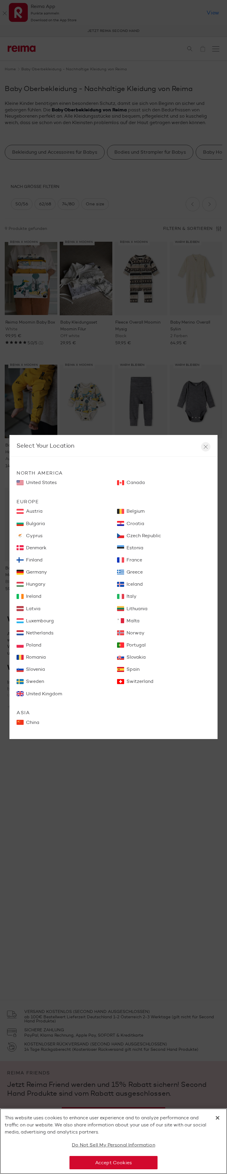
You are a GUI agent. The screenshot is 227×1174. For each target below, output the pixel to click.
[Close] (217, 1117)
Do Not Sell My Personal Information (113, 1145)
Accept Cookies (113, 1162)
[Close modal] (205, 447)
